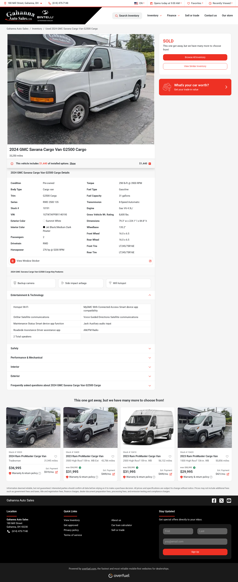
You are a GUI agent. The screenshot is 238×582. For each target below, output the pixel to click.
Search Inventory (129, 15)
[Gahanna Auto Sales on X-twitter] (220, 500)
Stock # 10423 (186, 452)
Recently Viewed (222, 3)
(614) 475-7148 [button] (60, 3)
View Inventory (72, 520)
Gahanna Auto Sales (17, 28)
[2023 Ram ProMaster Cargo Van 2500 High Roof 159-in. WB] (147, 427)
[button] (24, 3)
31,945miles (51, 460)
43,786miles (108, 460)
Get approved (71, 525)
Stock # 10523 (15, 452)
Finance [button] (171, 15)
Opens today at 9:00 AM (167, 3)
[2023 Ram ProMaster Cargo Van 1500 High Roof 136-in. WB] (205, 427)
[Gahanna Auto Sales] (29, 15)
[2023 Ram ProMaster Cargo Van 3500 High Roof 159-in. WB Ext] (90, 427)
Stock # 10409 (72, 452)
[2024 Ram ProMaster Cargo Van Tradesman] (33, 427)
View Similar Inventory (195, 66)
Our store (227, 15)
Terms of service (73, 535)
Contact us (210, 15)
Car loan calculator (121, 525)
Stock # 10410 (129, 452)
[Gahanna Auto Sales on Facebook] (212, 500)
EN (141, 3)
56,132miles (165, 460)
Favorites (196, 3)
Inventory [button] (152, 15)
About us (116, 520)
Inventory (37, 28)
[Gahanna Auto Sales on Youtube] (227, 500)
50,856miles (222, 460)
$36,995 (15, 468)
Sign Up (195, 552)
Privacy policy (71, 530)
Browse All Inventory (195, 57)
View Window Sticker (28, 260)
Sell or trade (192, 15)
